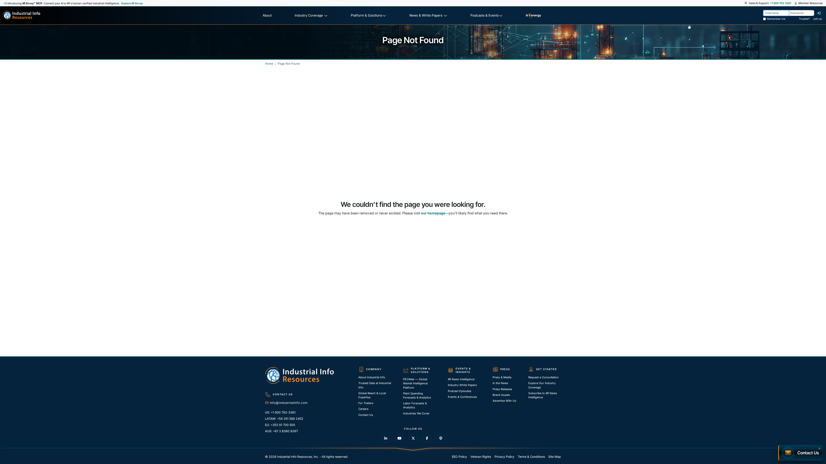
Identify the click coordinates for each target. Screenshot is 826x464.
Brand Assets (501, 395)
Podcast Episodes (459, 391)
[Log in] (818, 13)
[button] (746, 3)
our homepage (433, 213)
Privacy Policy (504, 456)
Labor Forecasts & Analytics (415, 405)
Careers (363, 409)
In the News (500, 383)
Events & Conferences (462, 396)
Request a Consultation (543, 377)
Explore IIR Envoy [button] (132, 3)
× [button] (819, 448)
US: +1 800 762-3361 (280, 412)
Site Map (554, 456)
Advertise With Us (504, 400)
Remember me (776, 18)
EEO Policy (459, 456)
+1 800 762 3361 (780, 3)
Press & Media (502, 377)
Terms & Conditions (531, 456)
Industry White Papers (462, 385)
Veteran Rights (480, 456)
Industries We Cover (416, 413)
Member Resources (810, 3)
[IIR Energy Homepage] (533, 16)
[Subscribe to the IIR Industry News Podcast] (440, 438)
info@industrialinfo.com (289, 402)
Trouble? (804, 18)
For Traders (365, 403)
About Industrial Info (371, 377)
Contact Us (365, 415)
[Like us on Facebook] (427, 438)
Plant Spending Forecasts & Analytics (417, 395)
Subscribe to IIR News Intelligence (542, 395)
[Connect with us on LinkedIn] (385, 438)
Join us (817, 18)
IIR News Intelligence (461, 379)
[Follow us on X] (413, 438)
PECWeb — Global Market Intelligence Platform (415, 383)
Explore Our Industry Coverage (542, 385)
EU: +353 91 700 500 (280, 425)
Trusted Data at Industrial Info (374, 385)
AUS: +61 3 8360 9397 (281, 431)
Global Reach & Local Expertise (372, 395)
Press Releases (502, 389)
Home (269, 63)
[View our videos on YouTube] (399, 438)
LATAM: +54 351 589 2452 (284, 418)
